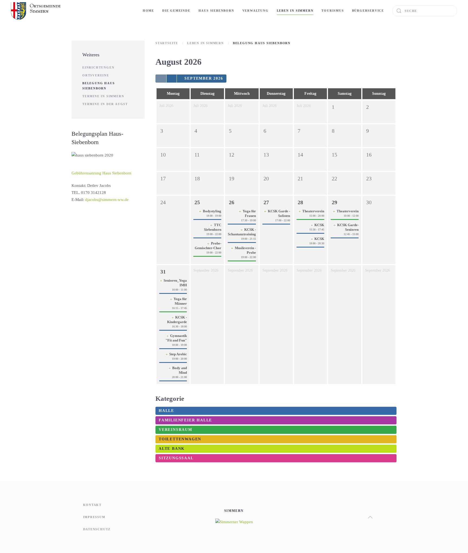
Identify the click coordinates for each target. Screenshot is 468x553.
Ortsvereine (95, 75)
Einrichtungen (98, 67)
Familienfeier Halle (185, 420)
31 (163, 272)
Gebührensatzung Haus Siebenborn (101, 173)
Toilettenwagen (180, 439)
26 (231, 202)
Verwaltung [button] (255, 10)
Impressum (94, 517)
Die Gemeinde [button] (176, 10)
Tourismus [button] (332, 10)
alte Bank (172, 449)
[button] (370, 517)
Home (148, 10)
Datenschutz (97, 529)
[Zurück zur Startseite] (36, 11)
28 (300, 202)
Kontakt (92, 504)
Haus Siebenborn (216, 10)
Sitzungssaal (176, 458)
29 (334, 202)
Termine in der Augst (105, 104)
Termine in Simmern (103, 96)
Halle (166, 411)
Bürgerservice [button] (368, 10)
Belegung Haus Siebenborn (98, 86)
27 (266, 202)
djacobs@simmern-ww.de (107, 199)
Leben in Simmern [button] (295, 10)
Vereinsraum (175, 430)
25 (197, 202)
